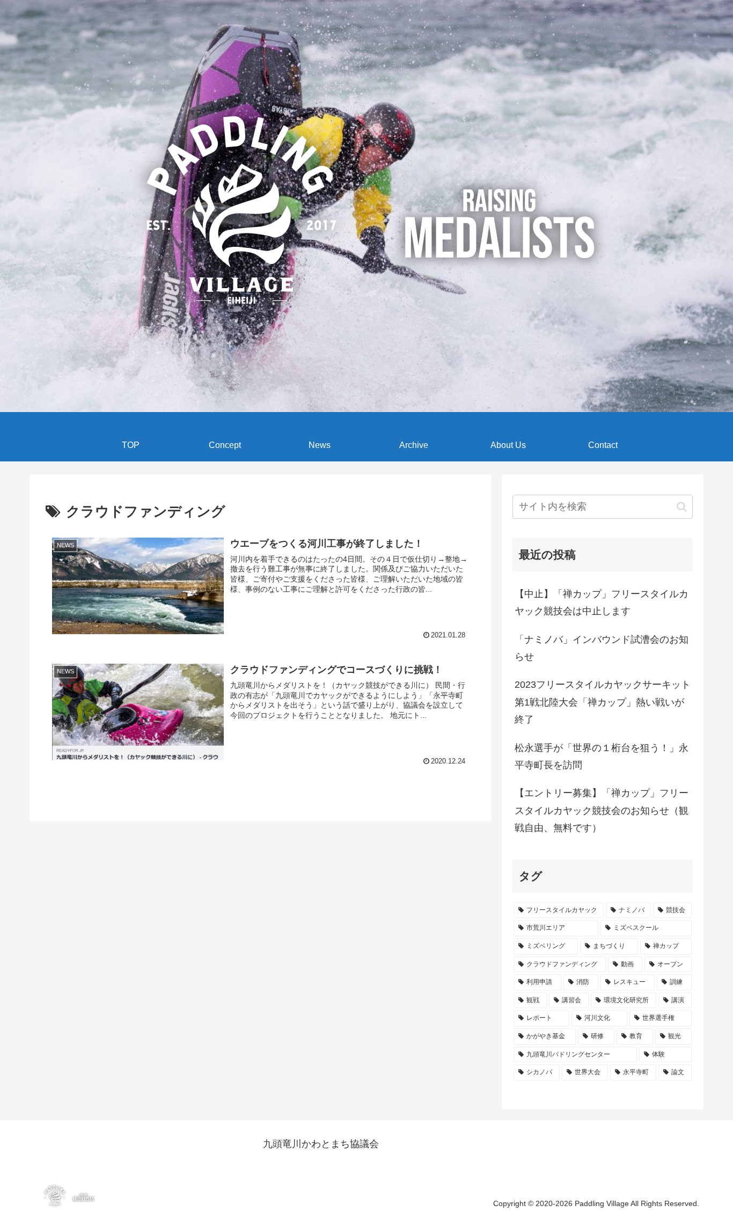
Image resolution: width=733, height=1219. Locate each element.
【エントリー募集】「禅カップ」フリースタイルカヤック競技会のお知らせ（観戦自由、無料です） (601, 810)
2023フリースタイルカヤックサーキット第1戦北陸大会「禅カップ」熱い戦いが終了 (603, 702)
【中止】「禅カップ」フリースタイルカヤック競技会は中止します (601, 602)
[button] (681, 507)
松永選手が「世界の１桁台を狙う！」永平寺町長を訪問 (601, 756)
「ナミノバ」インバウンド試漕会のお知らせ (601, 648)
